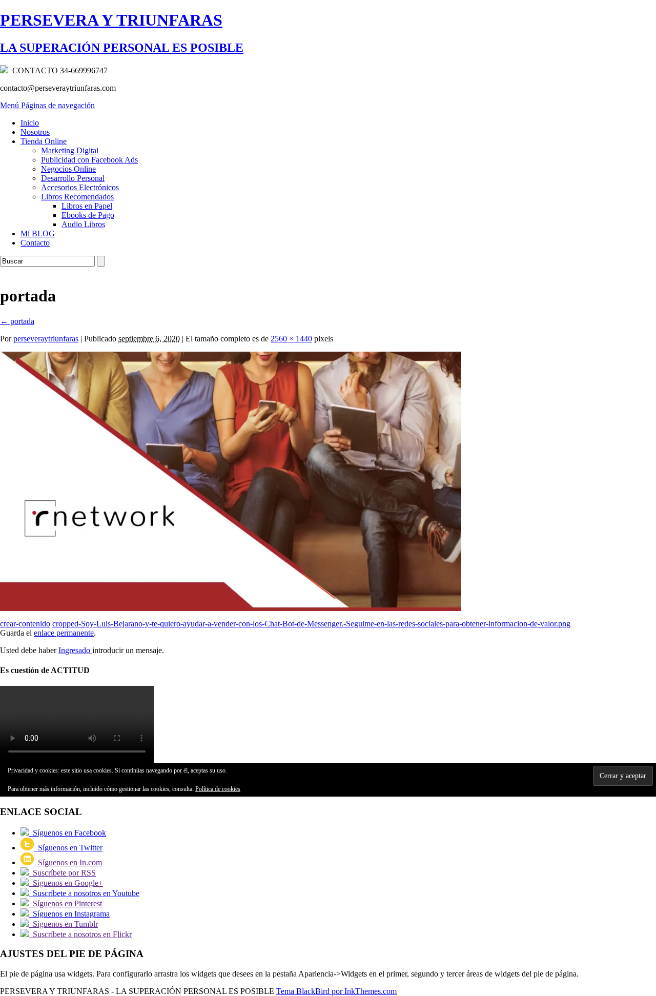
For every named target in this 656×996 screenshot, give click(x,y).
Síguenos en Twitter (68, 847)
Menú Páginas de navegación (47, 105)
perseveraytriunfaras (45, 338)
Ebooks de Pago (87, 215)
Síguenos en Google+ (66, 883)
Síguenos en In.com (68, 862)
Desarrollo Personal (73, 178)
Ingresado (75, 650)
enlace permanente (64, 632)
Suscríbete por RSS (62, 872)
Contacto (35, 242)
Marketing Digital (69, 150)
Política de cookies (217, 788)
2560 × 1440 (291, 338)
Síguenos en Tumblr (63, 924)
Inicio (29, 122)
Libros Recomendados (77, 196)
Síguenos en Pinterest (65, 903)
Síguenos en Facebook (67, 832)
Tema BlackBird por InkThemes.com (336, 991)
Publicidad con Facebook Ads (89, 159)
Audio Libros (83, 224)
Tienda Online (43, 141)
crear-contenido (25, 623)
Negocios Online (68, 169)
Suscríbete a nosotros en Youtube (84, 893)
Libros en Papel (86, 205)
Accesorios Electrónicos (80, 187)
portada (17, 321)
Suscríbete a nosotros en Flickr (80, 934)
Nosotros (35, 132)
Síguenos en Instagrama (69, 913)
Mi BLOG (37, 233)
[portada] (230, 608)
